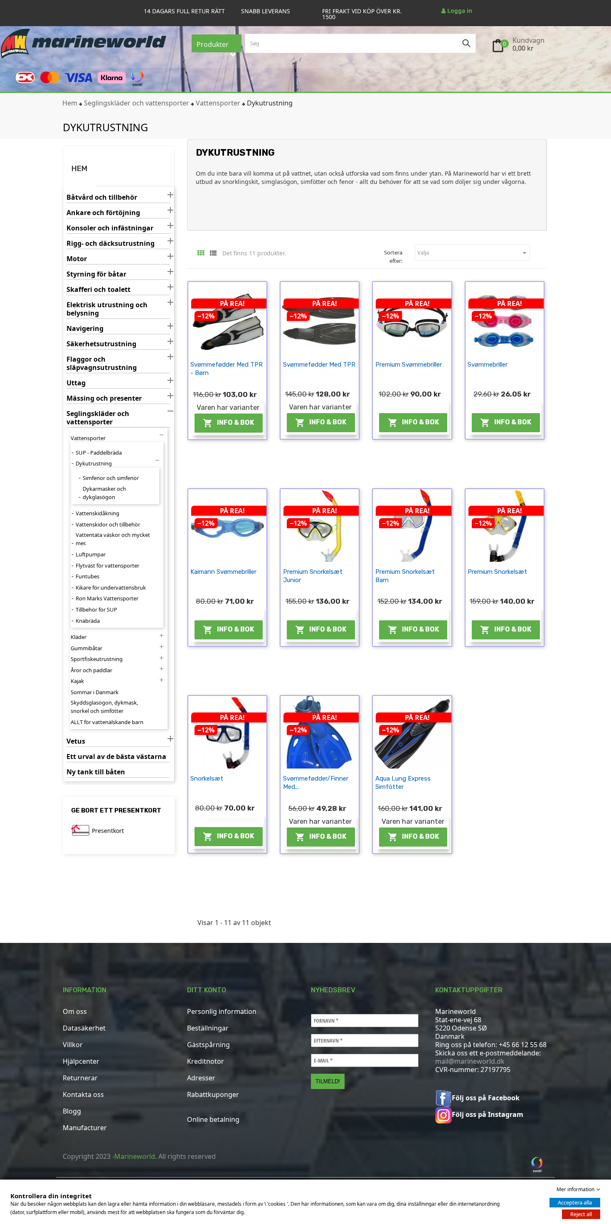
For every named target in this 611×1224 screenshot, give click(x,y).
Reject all (581, 1214)
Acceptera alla (575, 1202)
